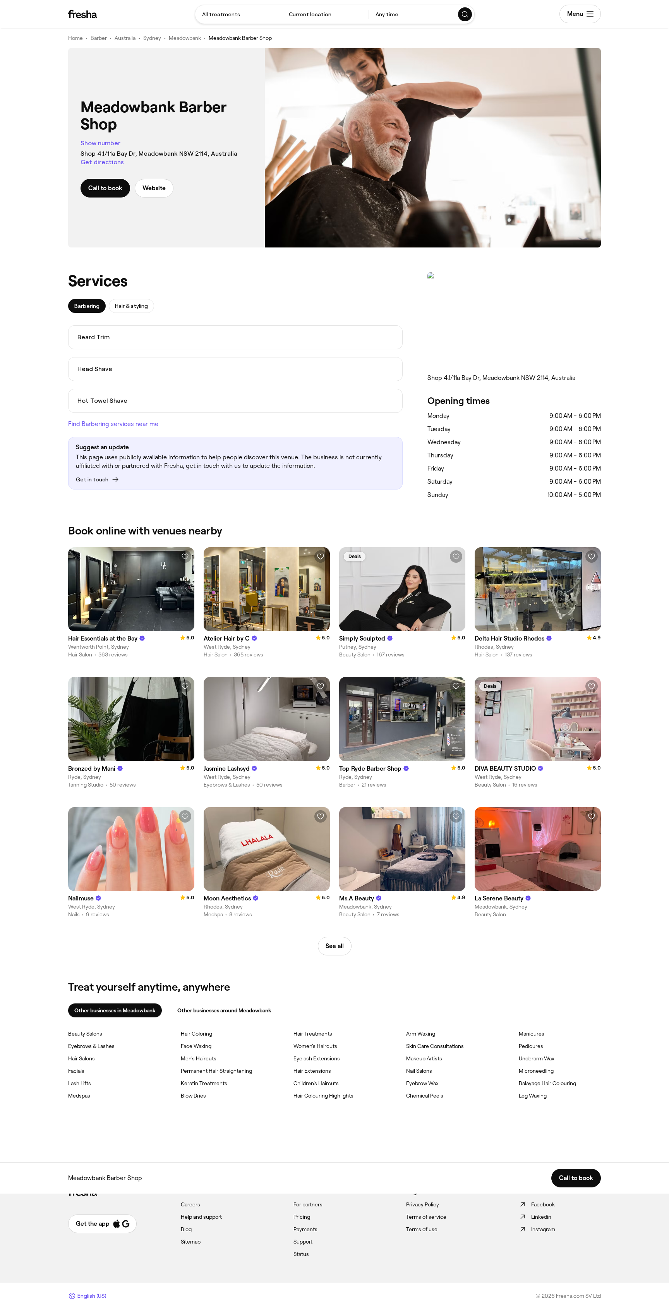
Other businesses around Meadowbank (224, 1010)
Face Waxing (196, 1046)
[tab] (87, 306)
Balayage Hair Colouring (547, 1083)
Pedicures (531, 1046)
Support (302, 1242)
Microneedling (536, 1071)
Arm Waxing (420, 1034)
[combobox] (238, 14)
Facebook (543, 1204)
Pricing (301, 1217)
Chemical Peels (424, 1096)
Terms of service (426, 1217)
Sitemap (191, 1242)
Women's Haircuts (315, 1046)
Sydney (152, 38)
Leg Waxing (533, 1096)
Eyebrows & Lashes (91, 1046)
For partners (307, 1204)
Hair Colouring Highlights (323, 1096)
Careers (190, 1204)
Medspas (79, 1096)
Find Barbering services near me (113, 424)
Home (75, 38)
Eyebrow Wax (422, 1083)
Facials (76, 1071)
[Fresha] (82, 14)
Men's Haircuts (198, 1058)
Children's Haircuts (316, 1083)
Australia (125, 38)
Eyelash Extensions (316, 1058)
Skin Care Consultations (435, 1046)
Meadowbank (185, 38)
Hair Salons (81, 1058)
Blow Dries (193, 1096)
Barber (99, 38)
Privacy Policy (422, 1204)
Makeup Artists (424, 1058)
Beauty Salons (85, 1034)
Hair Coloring (196, 1034)
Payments (305, 1229)
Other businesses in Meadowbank (115, 1010)
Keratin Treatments (204, 1083)
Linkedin (541, 1217)
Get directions (102, 162)
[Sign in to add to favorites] (185, 556)
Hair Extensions (312, 1071)
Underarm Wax (536, 1058)
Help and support (201, 1217)
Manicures (531, 1034)
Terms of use (421, 1229)
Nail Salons (419, 1071)
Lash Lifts (79, 1083)
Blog (186, 1229)
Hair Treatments (312, 1034)
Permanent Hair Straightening (216, 1071)
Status (301, 1254)
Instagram (543, 1229)
